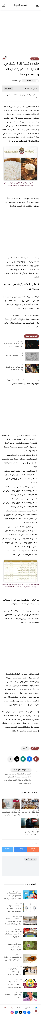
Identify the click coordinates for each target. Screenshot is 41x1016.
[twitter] (20, 1012)
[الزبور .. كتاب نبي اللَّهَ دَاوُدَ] (32, 356)
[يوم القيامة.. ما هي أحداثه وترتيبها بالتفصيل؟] (32, 368)
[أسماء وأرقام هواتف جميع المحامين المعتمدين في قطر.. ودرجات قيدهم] (30, 970)
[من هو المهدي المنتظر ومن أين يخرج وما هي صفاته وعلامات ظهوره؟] (30, 920)
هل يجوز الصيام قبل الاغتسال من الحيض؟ (31, 833)
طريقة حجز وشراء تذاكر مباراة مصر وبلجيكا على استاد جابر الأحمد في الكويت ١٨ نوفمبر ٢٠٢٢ (13, 935)
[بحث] (3, 5)
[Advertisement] (20, 35)
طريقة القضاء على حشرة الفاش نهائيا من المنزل (13, 959)
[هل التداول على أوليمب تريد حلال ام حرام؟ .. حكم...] (32, 344)
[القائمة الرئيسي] (37, 5)
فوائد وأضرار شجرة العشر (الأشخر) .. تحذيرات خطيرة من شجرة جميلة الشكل (14, 947)
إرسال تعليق (30, 859)
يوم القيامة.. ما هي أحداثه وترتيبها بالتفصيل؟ (14, 368)
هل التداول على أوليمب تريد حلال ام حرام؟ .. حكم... (13, 345)
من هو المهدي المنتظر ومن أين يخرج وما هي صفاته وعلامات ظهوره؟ (13, 921)
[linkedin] (16, 1012)
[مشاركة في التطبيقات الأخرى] (10, 759)
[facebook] (28, 1012)
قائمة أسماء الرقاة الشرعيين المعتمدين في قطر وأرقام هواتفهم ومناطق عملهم (13, 985)
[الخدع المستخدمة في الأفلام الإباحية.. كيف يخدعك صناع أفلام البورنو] (30, 894)
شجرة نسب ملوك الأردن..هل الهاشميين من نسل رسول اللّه (14, 908)
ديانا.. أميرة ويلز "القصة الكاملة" (13, 996)
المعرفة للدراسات (28, 81)
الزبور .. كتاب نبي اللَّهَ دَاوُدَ (14, 355)
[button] (29, 759)
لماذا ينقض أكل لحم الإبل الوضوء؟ (30, 814)
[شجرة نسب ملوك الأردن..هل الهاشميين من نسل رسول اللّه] (30, 907)
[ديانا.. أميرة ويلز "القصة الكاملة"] (30, 996)
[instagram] (12, 1012)
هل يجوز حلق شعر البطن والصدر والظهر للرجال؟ (11, 814)
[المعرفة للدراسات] (20, 5)
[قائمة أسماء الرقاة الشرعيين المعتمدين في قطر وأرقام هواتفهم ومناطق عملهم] (30, 983)
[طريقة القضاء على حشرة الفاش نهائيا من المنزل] (30, 958)
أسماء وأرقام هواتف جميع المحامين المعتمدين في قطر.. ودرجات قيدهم (14, 972)
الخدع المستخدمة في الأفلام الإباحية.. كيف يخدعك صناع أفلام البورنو (13, 896)
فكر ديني (34, 59)
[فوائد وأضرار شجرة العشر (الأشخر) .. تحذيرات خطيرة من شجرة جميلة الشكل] (30, 945)
